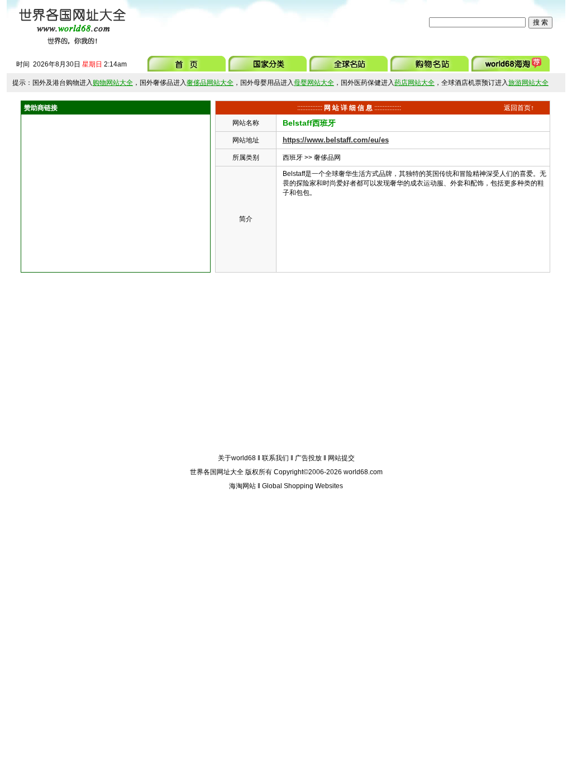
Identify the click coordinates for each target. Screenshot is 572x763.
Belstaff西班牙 (309, 122)
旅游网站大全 (528, 83)
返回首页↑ (519, 108)
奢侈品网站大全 (210, 83)
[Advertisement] (280, 22)
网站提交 (341, 458)
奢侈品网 (327, 157)
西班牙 (293, 157)
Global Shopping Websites (302, 486)
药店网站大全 (414, 83)
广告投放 (308, 458)
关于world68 (237, 458)
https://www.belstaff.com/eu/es (336, 140)
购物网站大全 (113, 83)
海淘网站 (242, 486)
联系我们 (275, 458)
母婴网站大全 (314, 83)
